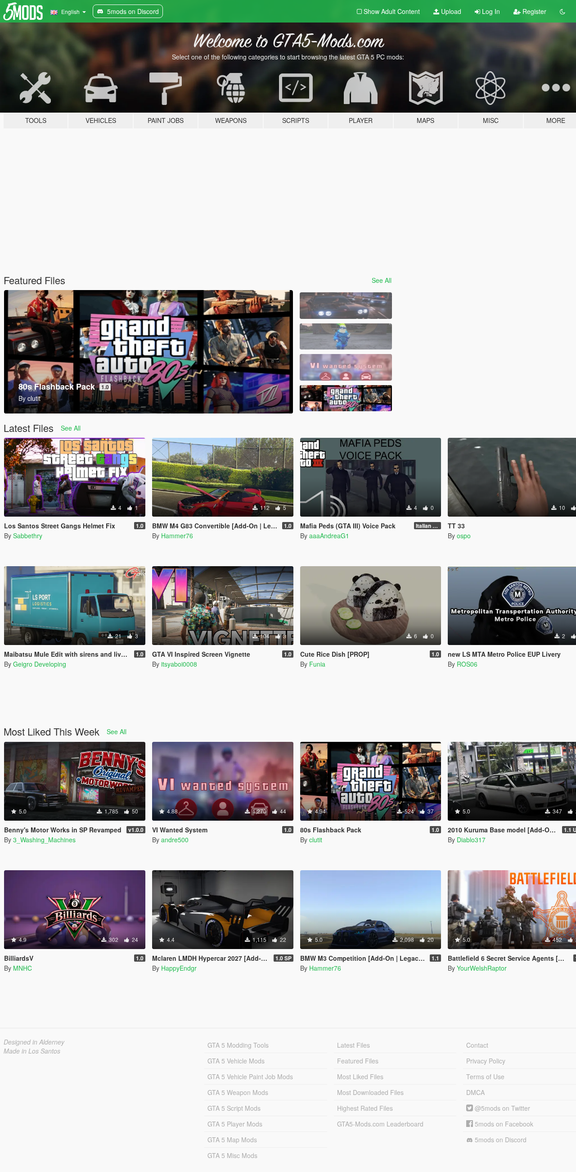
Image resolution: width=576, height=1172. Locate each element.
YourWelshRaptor (482, 967)
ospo (464, 535)
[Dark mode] (562, 11)
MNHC (22, 967)
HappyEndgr (179, 967)
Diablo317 (471, 839)
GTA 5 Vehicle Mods (236, 1060)
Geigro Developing (39, 663)
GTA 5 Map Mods (232, 1139)
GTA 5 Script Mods (234, 1108)
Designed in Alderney (34, 1041)
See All (382, 280)
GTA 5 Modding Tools (238, 1044)
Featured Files (357, 1060)
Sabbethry (27, 535)
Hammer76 (177, 535)
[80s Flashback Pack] (346, 398)
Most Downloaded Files (370, 1092)
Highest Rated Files (365, 1108)
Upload (450, 11)
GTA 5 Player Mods (234, 1123)
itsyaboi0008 (179, 663)
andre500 (175, 839)
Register (533, 11)
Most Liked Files (360, 1076)
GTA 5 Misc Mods (232, 1155)
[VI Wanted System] (346, 367)
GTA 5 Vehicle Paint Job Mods (250, 1076)
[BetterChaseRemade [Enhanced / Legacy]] (346, 305)
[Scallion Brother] (346, 336)
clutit (315, 839)
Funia (317, 663)
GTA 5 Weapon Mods (237, 1092)
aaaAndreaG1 (329, 535)
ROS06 (467, 663)
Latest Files (353, 1044)
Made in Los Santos (32, 1050)
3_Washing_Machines (44, 839)
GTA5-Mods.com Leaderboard (380, 1123)
